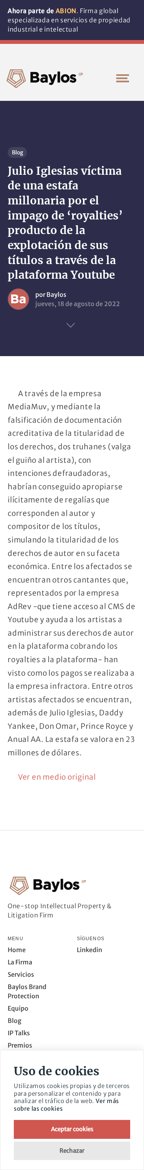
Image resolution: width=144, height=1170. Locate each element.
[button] (122, 78)
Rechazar (72, 1150)
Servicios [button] (21, 974)
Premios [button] (20, 1045)
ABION (66, 11)
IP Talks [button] (19, 1033)
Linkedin (89, 950)
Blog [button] (15, 1020)
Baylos (56, 294)
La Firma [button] (20, 962)
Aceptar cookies (72, 1129)
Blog (17, 152)
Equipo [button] (18, 1008)
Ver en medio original (57, 777)
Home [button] (17, 950)
